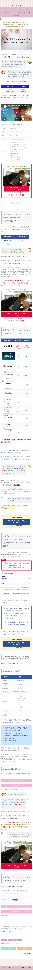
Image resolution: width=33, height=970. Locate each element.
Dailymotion (4, 578)
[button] (29, 502)
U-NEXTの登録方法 (17, 780)
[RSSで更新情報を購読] (24, 948)
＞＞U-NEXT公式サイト (16, 192)
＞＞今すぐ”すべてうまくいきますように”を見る (16, 188)
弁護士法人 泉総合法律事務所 (17, 624)
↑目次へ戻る (4, 915)
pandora (3, 580)
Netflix (8, 244)
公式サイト (15, 899)
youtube (3, 576)
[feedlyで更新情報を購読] (8, 948)
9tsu (3, 583)
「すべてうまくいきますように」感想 (17, 911)
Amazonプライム (8, 240)
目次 (15, 203)
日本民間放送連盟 (12, 622)
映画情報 (14, 900)
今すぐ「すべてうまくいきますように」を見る (16, 521)
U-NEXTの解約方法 (17, 785)
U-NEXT (10, 89)
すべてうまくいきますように (15, 940)
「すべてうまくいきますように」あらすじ (17, 906)
